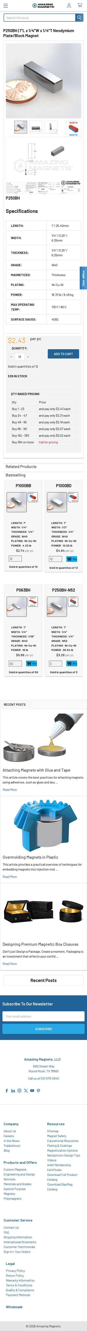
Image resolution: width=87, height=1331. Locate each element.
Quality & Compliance (20, 1290)
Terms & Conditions (19, 1285)
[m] (5, 5)
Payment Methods (18, 1295)
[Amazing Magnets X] (26, 1090)
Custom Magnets (15, 1169)
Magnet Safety (56, 1136)
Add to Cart (71, 559)
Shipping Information (18, 1237)
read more (10, 789)
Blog (7, 1150)
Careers (9, 1136)
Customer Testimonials (19, 1247)
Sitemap (53, 1131)
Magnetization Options (62, 1150)
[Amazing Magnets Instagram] (19, 1090)
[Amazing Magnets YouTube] (32, 1090)
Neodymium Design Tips (63, 1155)
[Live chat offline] (83, 278)
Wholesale (14, 1307)
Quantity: (20, 348)
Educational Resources (63, 1141)
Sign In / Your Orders (17, 1251)
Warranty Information (20, 1280)
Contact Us (11, 1227)
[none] (43, 80)
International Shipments (20, 1242)
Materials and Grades (17, 1184)
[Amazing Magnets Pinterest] (38, 1090)
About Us (10, 1131)
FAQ (6, 1232)
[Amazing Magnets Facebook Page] (7, 1090)
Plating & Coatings (59, 1145)
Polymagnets (12, 1198)
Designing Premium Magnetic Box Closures (40, 944)
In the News (12, 1141)
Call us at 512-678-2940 (43, 1078)
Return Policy (15, 1275)
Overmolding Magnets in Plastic (30, 857)
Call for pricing (48, 442)
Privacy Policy (15, 1270)
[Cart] (81, 5)
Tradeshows (12, 1145)
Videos (51, 1160)
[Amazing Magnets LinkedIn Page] (13, 1090)
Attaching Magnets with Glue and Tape (36, 769)
